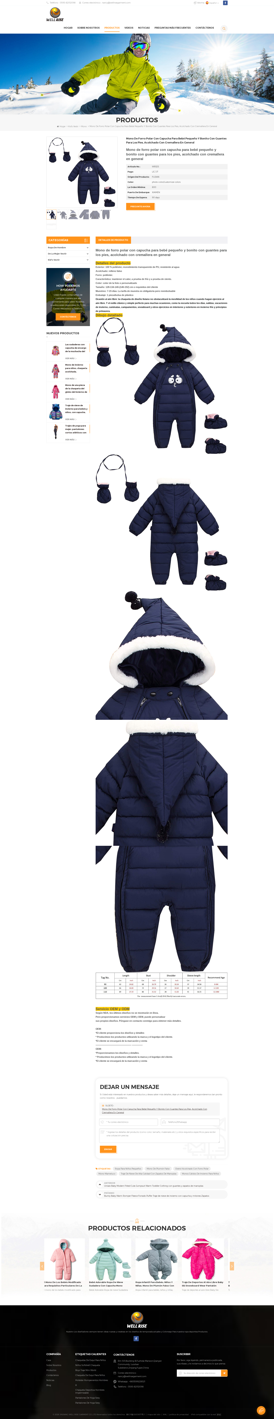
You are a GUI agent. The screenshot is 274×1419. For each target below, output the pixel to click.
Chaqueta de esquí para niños (90, 1375)
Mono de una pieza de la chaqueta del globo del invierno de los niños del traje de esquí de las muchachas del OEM (76, 389)
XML (165, 1414)
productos (112, 27)
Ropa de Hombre (57, 247)
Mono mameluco (106, 1173)
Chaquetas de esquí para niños (90, 1360)
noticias (144, 27)
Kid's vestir (73, 126)
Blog (48, 1385)
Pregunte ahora (140, 206)
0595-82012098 (67, 3)
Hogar (68, 27)
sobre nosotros (88, 27)
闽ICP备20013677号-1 (135, 1414)
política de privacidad (179, 1414)
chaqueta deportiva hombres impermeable (89, 1391)
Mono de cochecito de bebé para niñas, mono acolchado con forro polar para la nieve (205, 1284)
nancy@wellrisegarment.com (116, 3)
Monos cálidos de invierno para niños (200, 1173)
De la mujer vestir (57, 253)
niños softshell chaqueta (87, 1365)
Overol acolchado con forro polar (191, 1168)
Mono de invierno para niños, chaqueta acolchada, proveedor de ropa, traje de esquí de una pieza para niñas (76, 368)
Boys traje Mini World (85, 1370)
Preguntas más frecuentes (173, 27)
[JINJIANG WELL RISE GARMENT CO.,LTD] (55, 14)
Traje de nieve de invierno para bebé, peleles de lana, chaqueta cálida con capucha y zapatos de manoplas (158, 1284)
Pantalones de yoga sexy (87, 1398)
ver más (69, 358)
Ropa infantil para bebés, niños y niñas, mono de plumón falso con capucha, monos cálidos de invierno (66, 1284)
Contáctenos (205, 27)
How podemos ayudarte (68, 287)
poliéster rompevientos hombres (91, 1380)
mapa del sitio (153, 1414)
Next (232, 1266)
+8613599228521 (137, 1381)
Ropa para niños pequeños (128, 1168)
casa (48, 1360)
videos (128, 27)
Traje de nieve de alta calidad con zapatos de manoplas (148, 1173)
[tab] (113, 240)
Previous (42, 1266)
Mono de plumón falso (158, 1168)
